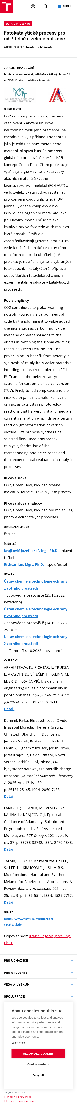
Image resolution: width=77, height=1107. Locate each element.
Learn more (18, 1042)
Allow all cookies (38, 1053)
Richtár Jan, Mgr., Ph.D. (24, 564)
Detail (9, 709)
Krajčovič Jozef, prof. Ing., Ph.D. (31, 550)
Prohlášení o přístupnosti (17, 1096)
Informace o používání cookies (20, 1100)
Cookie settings (38, 1064)
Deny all (38, 1075)
